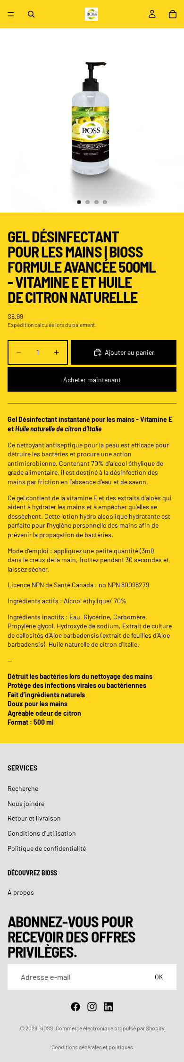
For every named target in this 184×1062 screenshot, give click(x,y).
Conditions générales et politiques (92, 1047)
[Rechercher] (31, 14)
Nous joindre (26, 803)
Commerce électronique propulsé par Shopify (110, 1028)
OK (159, 977)
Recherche (23, 788)
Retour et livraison (34, 818)
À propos (21, 892)
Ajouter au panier (129, 352)
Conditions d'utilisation (42, 833)
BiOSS (45, 1028)
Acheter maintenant (92, 380)
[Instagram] (92, 1006)
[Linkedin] (108, 1006)
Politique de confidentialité (47, 848)
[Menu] (11, 14)
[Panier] (172, 14)
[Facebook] (75, 1006)
